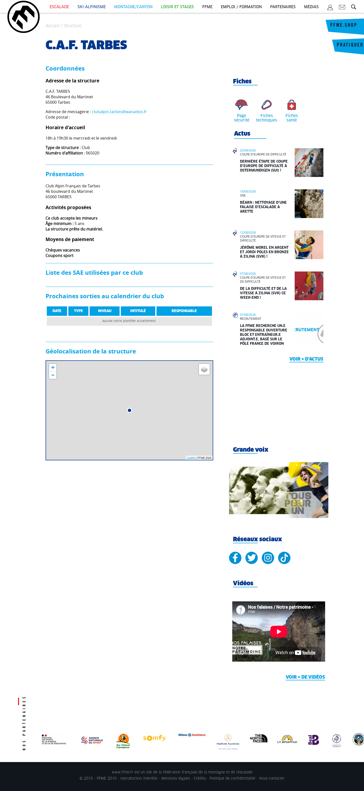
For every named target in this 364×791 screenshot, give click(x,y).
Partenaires (283, 7)
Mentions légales (175, 778)
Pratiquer (350, 45)
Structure (72, 26)
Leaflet (191, 458)
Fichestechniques (266, 118)
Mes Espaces (330, 8)
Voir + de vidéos (305, 677)
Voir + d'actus (306, 359)
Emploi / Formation (241, 7)
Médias (311, 7)
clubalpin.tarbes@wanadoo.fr (119, 111)
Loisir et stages (177, 7)
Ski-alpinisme (92, 7)
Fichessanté (292, 118)
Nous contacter (272, 778)
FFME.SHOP (343, 25)
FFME (207, 7)
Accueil (52, 26)
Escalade (59, 7)
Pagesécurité (241, 118)
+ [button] (52, 367)
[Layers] (204, 369)
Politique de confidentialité (232, 778)
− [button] (52, 375)
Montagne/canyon (133, 7)
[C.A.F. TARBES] (129, 410)
